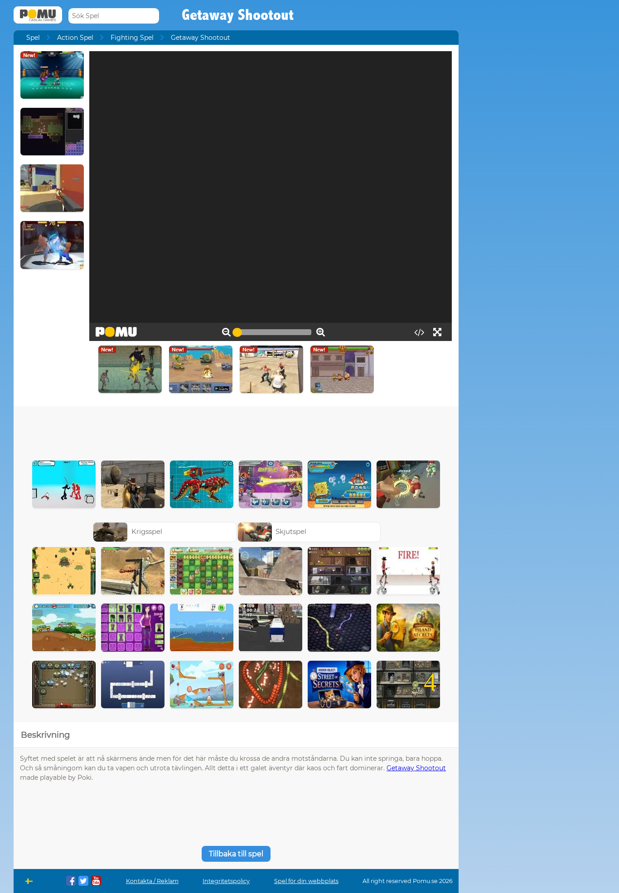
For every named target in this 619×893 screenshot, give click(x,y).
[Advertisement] (236, 431)
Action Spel (75, 38)
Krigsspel (146, 531)
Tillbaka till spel (236, 854)
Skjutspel (291, 531)
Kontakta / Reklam (152, 881)
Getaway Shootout (416, 768)
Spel (33, 38)
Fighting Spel (132, 38)
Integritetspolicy (226, 881)
